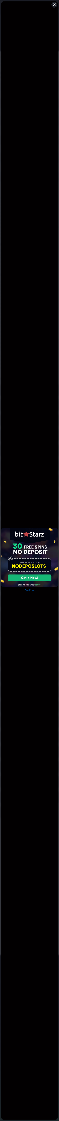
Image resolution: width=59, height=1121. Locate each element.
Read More (29, 590)
